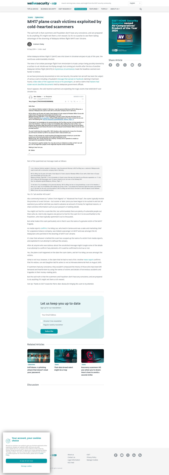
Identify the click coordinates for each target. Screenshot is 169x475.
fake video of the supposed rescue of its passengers (53, 82)
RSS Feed (71, 462)
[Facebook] (110, 65)
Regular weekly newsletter (53, 325)
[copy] (139, 65)
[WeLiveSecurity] (43, 3)
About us (71, 454)
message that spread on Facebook (70, 79)
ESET (88, 454)
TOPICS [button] (104, 9)
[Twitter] (125, 65)
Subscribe (49, 331)
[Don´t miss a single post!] (140, 455)
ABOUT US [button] (114, 9)
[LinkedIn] (117, 65)
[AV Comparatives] (125, 36)
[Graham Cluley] (30, 44)
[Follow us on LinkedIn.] (134, 455)
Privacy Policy (91, 457)
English (132, 3)
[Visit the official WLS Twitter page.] (128, 455)
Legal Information (74, 460)
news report (88, 260)
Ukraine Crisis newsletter (52, 321)
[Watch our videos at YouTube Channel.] (122, 455)
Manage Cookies (92, 460)
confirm (44, 228)
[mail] (132, 65)
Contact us (71, 457)
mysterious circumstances (65, 69)
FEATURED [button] (93, 9)
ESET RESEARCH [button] (65, 9)
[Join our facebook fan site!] (115, 455)
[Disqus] (65, 415)
